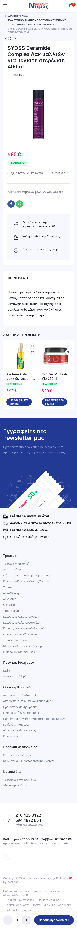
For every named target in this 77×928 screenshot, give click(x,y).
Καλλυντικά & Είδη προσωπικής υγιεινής (28, 761)
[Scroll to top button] (70, 911)
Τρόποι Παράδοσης (17, 905)
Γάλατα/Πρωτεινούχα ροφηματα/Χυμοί (28, 575)
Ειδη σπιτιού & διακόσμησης (21, 713)
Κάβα (6, 670)
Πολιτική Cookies (48, 899)
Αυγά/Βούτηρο (12, 593)
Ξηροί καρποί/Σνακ (15, 640)
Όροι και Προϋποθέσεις (20, 899)
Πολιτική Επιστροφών (18, 910)
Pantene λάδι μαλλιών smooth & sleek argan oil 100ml (20, 376)
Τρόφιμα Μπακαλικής (17, 564)
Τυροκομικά (11, 587)
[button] (26, 173)
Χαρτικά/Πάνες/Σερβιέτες (19, 755)
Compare (59, 173)
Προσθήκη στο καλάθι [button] (19, 401)
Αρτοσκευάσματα (14, 569)
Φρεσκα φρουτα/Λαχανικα (20, 634)
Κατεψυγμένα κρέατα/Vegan (21, 616)
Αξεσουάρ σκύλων (15, 785)
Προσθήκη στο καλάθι (54, 920)
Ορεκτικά (9, 605)
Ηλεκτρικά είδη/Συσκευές (19, 730)
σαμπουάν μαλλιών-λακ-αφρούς (31, 24)
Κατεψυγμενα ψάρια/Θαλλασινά (23, 628)
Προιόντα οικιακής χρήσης (20, 707)
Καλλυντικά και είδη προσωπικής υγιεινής (37, 20)
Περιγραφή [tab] (18, 278)
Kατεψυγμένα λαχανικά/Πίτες (21, 622)
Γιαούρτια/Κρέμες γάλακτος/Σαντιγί (26, 581)
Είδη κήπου (10, 736)
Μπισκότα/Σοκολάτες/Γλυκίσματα (24, 646)
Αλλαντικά (9, 599)
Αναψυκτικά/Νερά (15, 676)
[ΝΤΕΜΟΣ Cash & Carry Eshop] (39, 6)
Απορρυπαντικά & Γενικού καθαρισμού (28, 701)
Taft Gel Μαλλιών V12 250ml (55, 376)
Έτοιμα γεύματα (13, 611)
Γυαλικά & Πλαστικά (16, 724)
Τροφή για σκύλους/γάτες (19, 780)
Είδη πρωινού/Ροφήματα (19, 652)
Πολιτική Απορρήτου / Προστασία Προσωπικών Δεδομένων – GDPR (31, 893)
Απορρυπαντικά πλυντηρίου (21, 695)
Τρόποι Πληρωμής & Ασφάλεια (51, 905)
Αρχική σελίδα (18, 16)
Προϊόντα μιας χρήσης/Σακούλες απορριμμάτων (34, 719)
